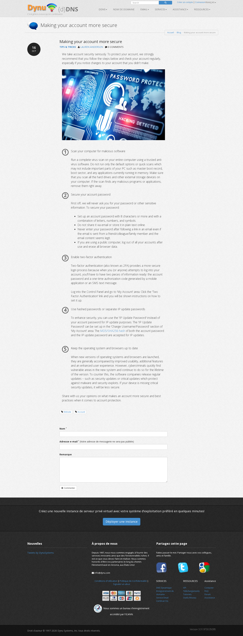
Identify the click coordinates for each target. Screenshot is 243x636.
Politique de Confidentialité (133, 580)
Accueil (170, 32)
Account (81, 411)
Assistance (179, 9)
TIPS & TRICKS (68, 46)
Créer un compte (185, 2)
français (209, 2)
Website (67, 411)
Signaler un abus (121, 584)
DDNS (102, 9)
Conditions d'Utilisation (106, 580)
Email (143, 9)
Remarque (66, 454)
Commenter (69, 488)
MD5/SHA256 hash (113, 331)
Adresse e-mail (69, 441)
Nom (62, 428)
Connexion (200, 2)
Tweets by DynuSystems (40, 552)
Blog (179, 32)
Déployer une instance (122, 521)
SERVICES (160, 9)
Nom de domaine (123, 9)
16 (34, 48)
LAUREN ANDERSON (91, 46)
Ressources (201, 9)
